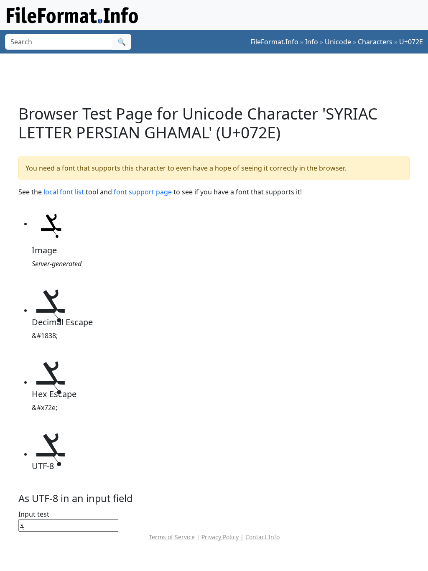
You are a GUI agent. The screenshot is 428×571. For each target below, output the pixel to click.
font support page (143, 191)
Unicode (338, 41)
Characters (375, 41)
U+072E (411, 41)
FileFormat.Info (274, 41)
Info (311, 41)
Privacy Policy (220, 537)
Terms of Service (172, 537)
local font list (63, 191)
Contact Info (262, 537)
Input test (33, 514)
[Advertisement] (219, 79)
